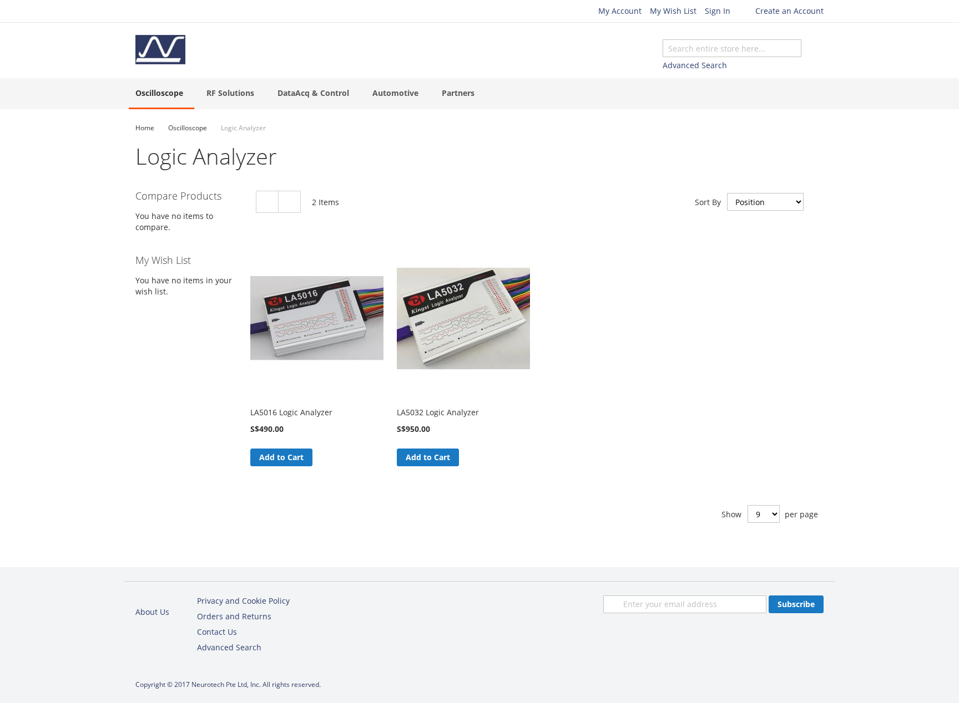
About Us (152, 612)
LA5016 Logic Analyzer (291, 412)
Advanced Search (695, 65)
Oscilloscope (187, 128)
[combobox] (732, 48)
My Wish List (673, 11)
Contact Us (217, 631)
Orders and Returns (234, 616)
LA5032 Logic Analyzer (438, 412)
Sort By (708, 202)
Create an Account (789, 11)
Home (144, 128)
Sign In (717, 11)
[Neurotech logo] (160, 49)
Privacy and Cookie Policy (243, 600)
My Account (620, 11)
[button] (321, 457)
